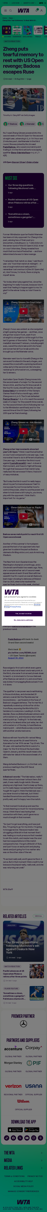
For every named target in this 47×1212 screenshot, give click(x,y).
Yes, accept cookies (23, 613)
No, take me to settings (23, 620)
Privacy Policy (15, 607)
